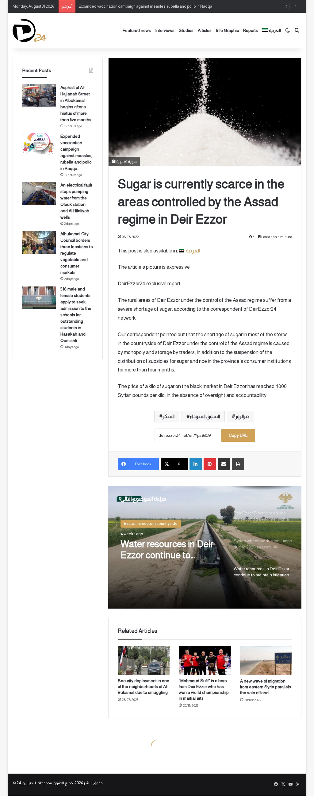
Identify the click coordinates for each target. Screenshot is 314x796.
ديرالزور (242, 416)
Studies (186, 30)
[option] (205, 547)
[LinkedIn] (196, 464)
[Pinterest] (210, 464)
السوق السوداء (205, 416)
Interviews (164, 30)
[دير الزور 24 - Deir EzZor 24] (30, 30)
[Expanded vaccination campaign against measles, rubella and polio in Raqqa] (39, 144)
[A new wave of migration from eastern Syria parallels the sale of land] (266, 660)
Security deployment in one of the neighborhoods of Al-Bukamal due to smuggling (143, 686)
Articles (205, 30)
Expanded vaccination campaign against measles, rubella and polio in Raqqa (145, 6)
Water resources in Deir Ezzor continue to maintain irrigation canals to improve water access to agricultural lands (170, 550)
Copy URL (238, 435)
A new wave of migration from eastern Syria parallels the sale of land (265, 687)
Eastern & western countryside (151, 523)
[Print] (238, 464)
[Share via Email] (224, 464)
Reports (250, 30)
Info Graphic (227, 30)
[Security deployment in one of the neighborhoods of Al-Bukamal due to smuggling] (144, 660)
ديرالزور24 (25, 783)
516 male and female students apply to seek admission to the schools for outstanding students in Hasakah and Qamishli (75, 314)
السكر (168, 416)
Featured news (137, 30)
